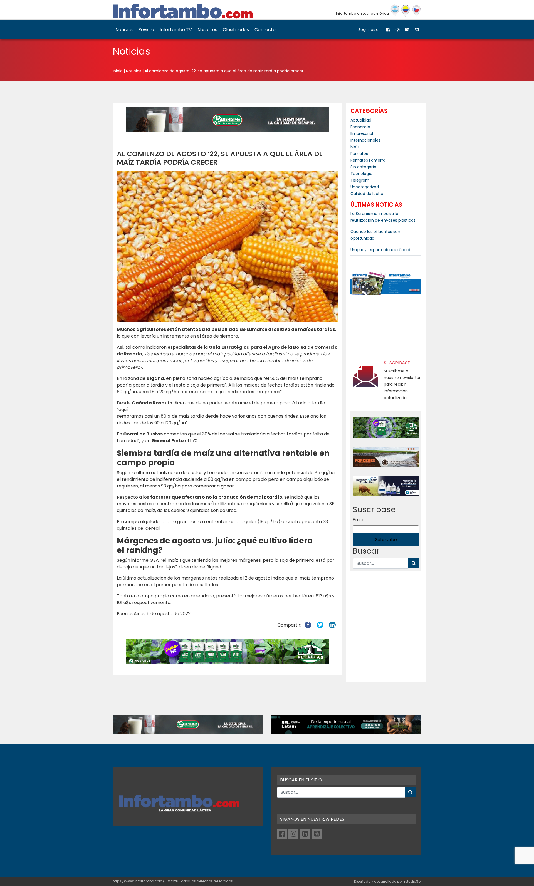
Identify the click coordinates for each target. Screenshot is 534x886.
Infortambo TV (176, 29)
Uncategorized (364, 187)
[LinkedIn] (407, 29)
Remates (359, 153)
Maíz (354, 147)
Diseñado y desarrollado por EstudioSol (387, 881)
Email (358, 519)
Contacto (265, 29)
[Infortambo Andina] (406, 10)
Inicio (118, 71)
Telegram (359, 180)
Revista (146, 29)
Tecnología (361, 173)
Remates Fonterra (367, 160)
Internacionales (365, 140)
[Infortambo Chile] (416, 10)
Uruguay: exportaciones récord (380, 250)
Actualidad (360, 120)
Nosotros (207, 29)
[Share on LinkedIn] (332, 625)
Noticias (124, 29)
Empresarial (361, 133)
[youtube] (416, 29)
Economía (360, 127)
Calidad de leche (366, 193)
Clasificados (236, 29)
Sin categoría (363, 167)
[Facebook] (388, 29)
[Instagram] (397, 29)
